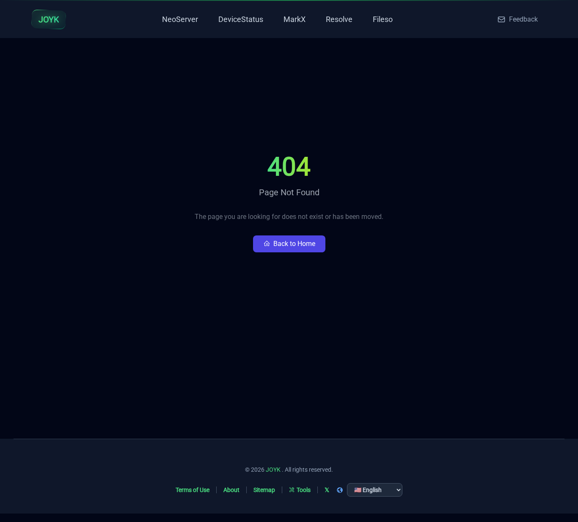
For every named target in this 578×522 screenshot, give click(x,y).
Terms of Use (192, 489)
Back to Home (294, 244)
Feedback (523, 19)
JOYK (273, 469)
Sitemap (264, 489)
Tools (304, 489)
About (231, 489)
